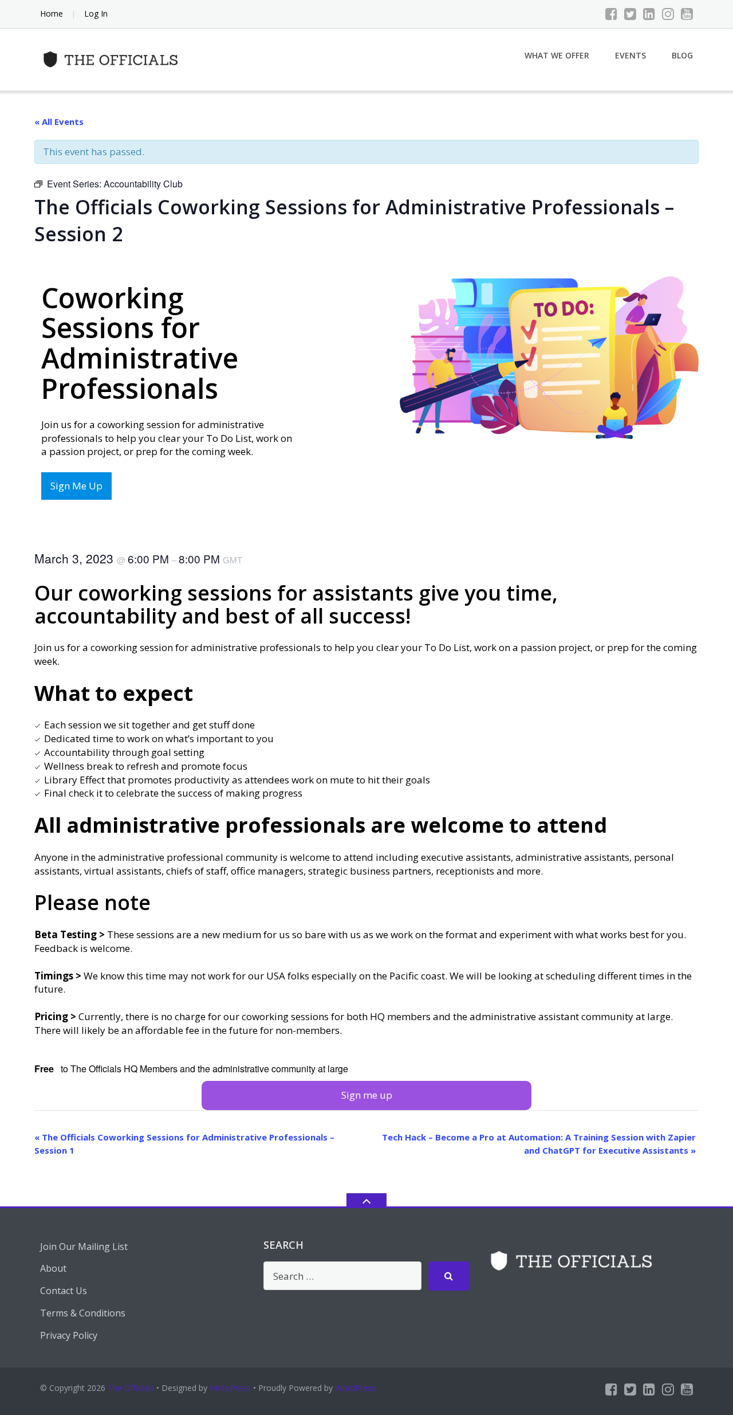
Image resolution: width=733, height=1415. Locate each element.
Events (630, 55)
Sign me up (366, 1095)
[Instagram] (668, 14)
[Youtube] (687, 14)
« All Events (59, 121)
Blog (682, 55)
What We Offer (557, 55)
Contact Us (63, 1290)
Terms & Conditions (82, 1313)
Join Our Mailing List (84, 1246)
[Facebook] (611, 14)
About (53, 1268)
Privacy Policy (68, 1335)
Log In (96, 13)
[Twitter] (630, 14)
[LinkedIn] (649, 14)
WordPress (355, 1387)
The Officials (131, 1387)
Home (51, 13)
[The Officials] (113, 58)
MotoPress (230, 1387)
